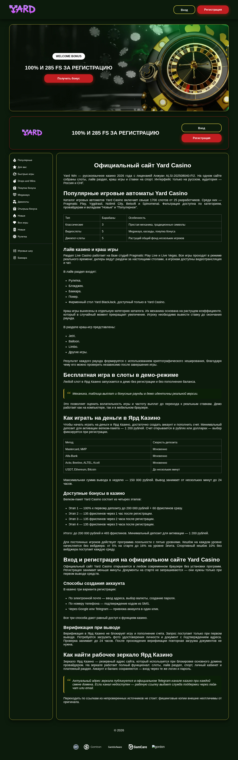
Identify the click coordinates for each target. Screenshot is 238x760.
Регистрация (213, 9)
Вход (184, 10)
